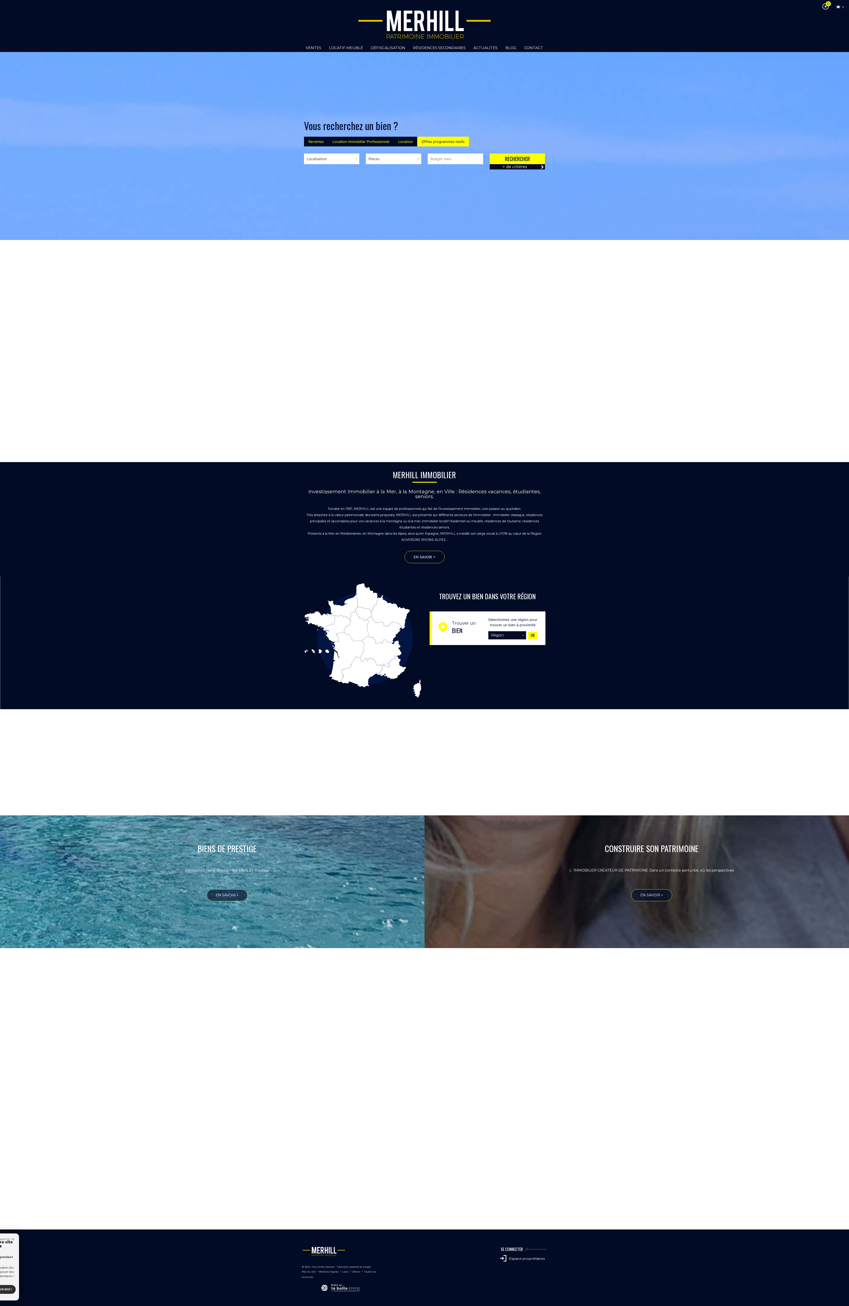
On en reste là (57, 1239)
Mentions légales (328, 1271)
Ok (533, 635)
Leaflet (806, 1227)
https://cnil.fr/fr (417, 1098)
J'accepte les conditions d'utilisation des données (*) (429, 1024)
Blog (510, 48)
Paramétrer (23, 1289)
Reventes (316, 141)
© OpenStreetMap (838, 1227)
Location (405, 141)
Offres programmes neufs (443, 141)
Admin (356, 1271)
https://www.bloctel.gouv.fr (343, 1104)
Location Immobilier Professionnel (361, 141)
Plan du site (308, 1271)
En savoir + (85, 421)
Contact (533, 48)
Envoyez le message (523, 1055)
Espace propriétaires (526, 1258)
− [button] (6, 1131)
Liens (345, 1271)
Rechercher (517, 159)
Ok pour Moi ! (59, 1289)
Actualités (485, 48)
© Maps (819, 1227)
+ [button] (6, 1124)
